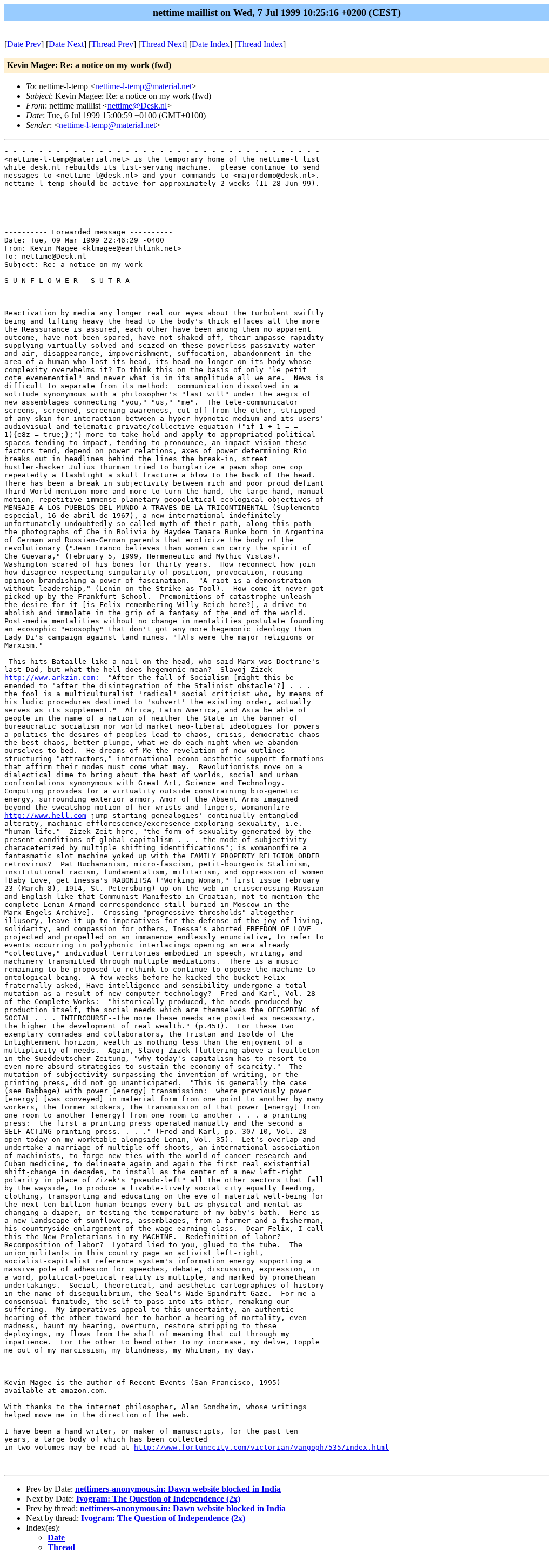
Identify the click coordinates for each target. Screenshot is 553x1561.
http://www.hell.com (45, 815)
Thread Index (260, 44)
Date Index (211, 44)
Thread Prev (112, 44)
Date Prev (24, 44)
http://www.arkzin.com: (51, 678)
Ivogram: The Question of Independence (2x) (158, 1498)
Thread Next (162, 44)
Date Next (66, 44)
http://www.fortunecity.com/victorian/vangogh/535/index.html (261, 1447)
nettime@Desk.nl (137, 105)
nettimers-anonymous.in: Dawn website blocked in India (178, 1488)
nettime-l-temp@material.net (143, 86)
